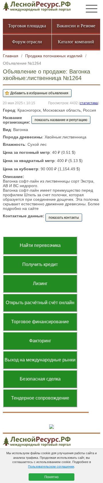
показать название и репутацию (61, 120)
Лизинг (40, 283)
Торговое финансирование (40, 321)
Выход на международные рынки (40, 359)
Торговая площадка (27, 25)
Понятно (51, 477)
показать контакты (64, 218)
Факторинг (40, 340)
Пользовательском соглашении (51, 466)
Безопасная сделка (40, 378)
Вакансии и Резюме (76, 25)
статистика (89, 103)
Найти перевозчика (40, 245)
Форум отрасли (27, 41)
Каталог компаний (76, 41)
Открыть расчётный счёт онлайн (40, 302)
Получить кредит (40, 264)
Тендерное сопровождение (40, 398)
